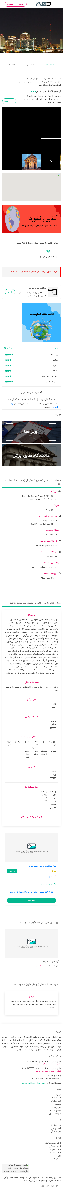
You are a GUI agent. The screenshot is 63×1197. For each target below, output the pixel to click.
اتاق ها (12, 64)
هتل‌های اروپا (48, 78)
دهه (59, 78)
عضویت (10, 4)
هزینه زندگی (56, 1131)
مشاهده (31, 900)
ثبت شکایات (56, 1101)
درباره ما (57, 1094)
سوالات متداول (55, 1113)
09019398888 (28, 1068)
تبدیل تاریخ (56, 1125)
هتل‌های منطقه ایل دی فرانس (49, 81)
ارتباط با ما (56, 1098)
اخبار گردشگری (55, 1146)
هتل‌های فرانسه (33, 78)
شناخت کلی (49, 64)
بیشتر (7, 291)
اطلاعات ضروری (30, 64)
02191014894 (31, 1061)
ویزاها (58, 1155)
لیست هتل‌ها (55, 1149)
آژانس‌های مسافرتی (53, 1143)
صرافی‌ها (57, 1158)
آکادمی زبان (56, 1128)
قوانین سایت (55, 1110)
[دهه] (57, 4)
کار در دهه (56, 1107)
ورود (21, 4)
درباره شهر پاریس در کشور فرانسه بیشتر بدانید (34, 272)
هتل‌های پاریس (27, 81)
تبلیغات (58, 1104)
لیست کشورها (55, 1152)
